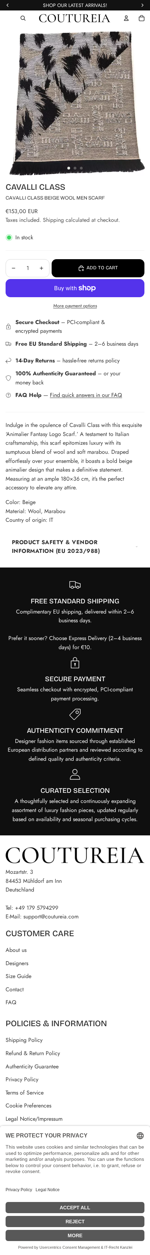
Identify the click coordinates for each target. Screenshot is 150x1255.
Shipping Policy (24, 1040)
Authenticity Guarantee (32, 1066)
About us (16, 950)
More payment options (75, 305)
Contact (15, 989)
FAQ (11, 1002)
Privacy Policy (22, 1079)
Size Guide (18, 976)
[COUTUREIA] (75, 18)
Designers (17, 963)
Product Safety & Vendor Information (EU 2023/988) (56, 546)
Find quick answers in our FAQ (86, 395)
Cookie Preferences (28, 1106)
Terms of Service (25, 1093)
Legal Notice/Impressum (34, 1119)
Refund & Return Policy (33, 1053)
